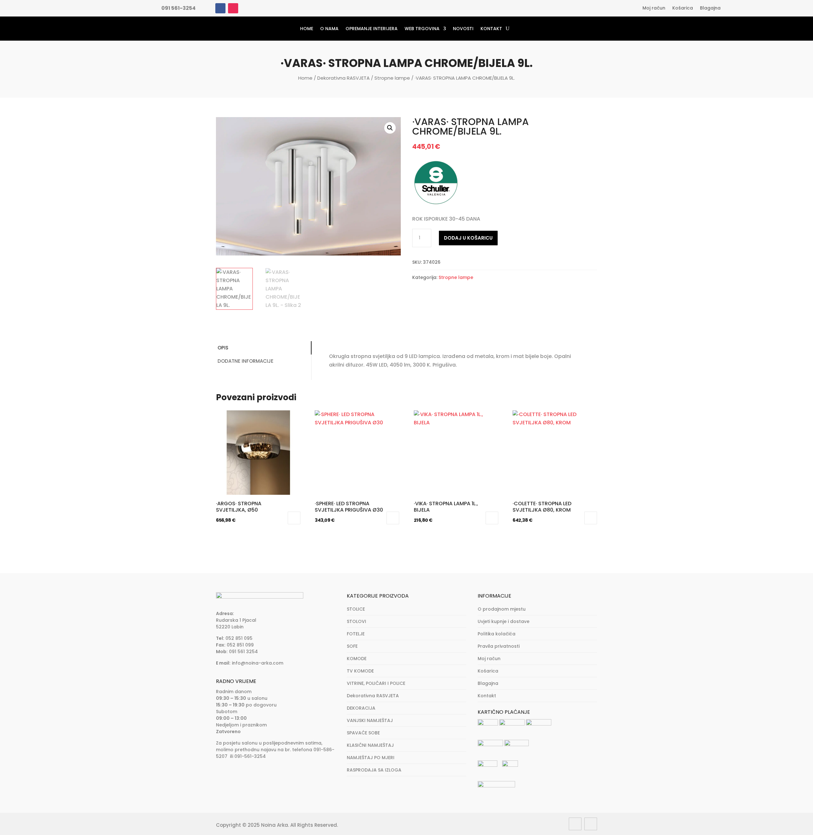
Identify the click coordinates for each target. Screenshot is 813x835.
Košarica (682, 8)
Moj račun (653, 8)
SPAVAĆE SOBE (363, 733)
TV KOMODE (360, 671)
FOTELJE (356, 634)
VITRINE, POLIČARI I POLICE (376, 683)
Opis (223, 347)
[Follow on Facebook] (220, 8)
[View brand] (436, 204)
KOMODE (356, 658)
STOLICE (356, 609)
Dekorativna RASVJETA (343, 78)
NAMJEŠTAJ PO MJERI (370, 757)
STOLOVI (356, 621)
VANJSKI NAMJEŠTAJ (370, 720)
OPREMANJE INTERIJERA (372, 28)
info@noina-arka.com (257, 663)
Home (306, 28)
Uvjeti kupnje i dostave (503, 621)
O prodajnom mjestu (502, 609)
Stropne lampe (392, 78)
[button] (390, 128)
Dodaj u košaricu (468, 238)
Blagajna (710, 8)
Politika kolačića (496, 634)
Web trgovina (422, 28)
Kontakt (491, 28)
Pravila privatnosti (499, 646)
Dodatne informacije (245, 361)
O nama (329, 28)
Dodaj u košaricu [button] (294, 518)
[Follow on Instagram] (233, 8)
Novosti (463, 28)
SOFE (352, 646)
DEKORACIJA (361, 708)
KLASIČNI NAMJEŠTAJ (370, 745)
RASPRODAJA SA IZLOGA (374, 770)
